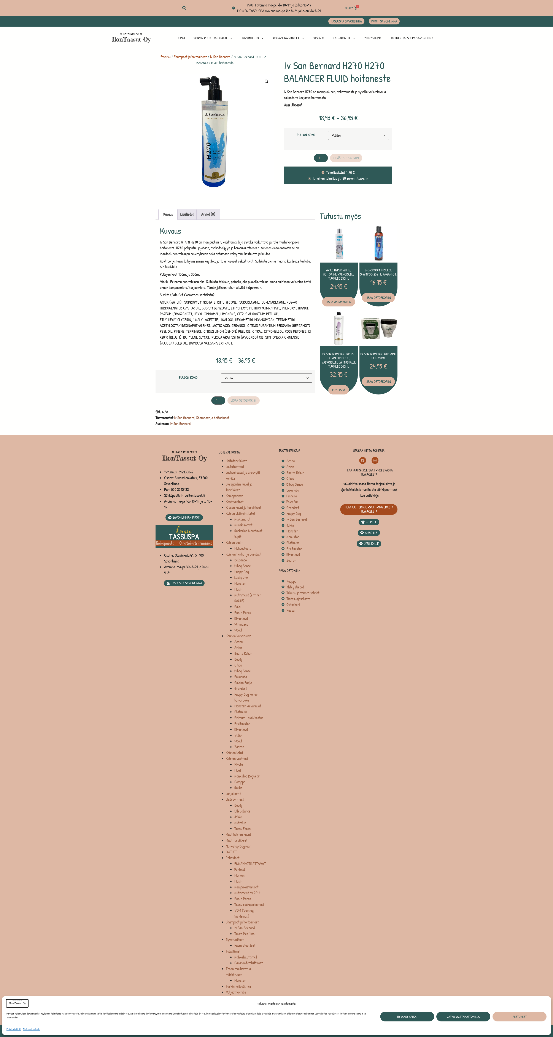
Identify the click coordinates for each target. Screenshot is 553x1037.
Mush (238, 589)
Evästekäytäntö (13, 1029)
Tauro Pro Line (244, 933)
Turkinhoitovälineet (239, 986)
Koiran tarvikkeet (286, 38)
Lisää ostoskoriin (346, 157)
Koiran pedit (234, 542)
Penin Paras (242, 612)
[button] (184, 8)
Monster (240, 583)
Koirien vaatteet (237, 758)
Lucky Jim (241, 577)
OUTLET (231, 852)
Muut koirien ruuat (238, 834)
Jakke (238, 817)
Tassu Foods (242, 828)
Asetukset (520, 1016)
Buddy (238, 659)
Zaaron (239, 747)
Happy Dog (241, 571)
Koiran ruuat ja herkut (210, 38)
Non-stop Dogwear (247, 776)
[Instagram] (375, 460)
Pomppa (239, 782)
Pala (237, 606)
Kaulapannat (234, 495)
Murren (239, 875)
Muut (237, 770)
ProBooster (242, 723)
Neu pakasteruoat (246, 887)
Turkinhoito (250, 38)
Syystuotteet (235, 939)
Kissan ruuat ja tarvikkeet (243, 507)
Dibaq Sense (242, 566)
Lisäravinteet (235, 799)
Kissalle (319, 38)
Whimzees (241, 624)
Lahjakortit (342, 38)
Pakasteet (232, 858)
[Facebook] (362, 460)
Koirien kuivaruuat (238, 636)
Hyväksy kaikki (407, 1016)
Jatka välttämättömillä (463, 1016)
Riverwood (241, 618)
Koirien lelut (234, 752)
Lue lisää (338, 389)
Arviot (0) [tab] (208, 214)
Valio (238, 735)
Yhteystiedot (373, 38)
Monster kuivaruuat (247, 706)
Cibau (238, 665)
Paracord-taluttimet (248, 963)
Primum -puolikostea (248, 717)
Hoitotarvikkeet (236, 460)
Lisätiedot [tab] (187, 214)
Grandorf (240, 688)
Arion (238, 647)
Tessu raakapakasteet (249, 904)
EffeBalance (242, 811)
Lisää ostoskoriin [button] (338, 301)
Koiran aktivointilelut (240, 513)
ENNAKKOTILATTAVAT (250, 863)
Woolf (238, 630)
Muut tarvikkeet (236, 840)
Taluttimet (233, 951)
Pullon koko (306, 135)
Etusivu (179, 38)
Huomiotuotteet (244, 945)
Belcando (240, 560)
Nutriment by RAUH (247, 893)
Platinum (240, 712)
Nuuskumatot (243, 525)
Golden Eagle (243, 682)
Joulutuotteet (235, 466)
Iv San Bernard (220, 56)
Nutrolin (240, 822)
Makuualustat (243, 548)
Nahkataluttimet (245, 957)
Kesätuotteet (234, 501)
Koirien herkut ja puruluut (243, 554)
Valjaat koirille (236, 992)
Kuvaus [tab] (168, 214)
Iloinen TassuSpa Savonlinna (412, 38)
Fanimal (239, 869)
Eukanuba (240, 677)
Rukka (238, 787)
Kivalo (238, 764)
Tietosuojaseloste (31, 1029)
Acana (238, 641)
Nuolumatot (242, 519)
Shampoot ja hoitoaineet (190, 56)
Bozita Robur (243, 653)
